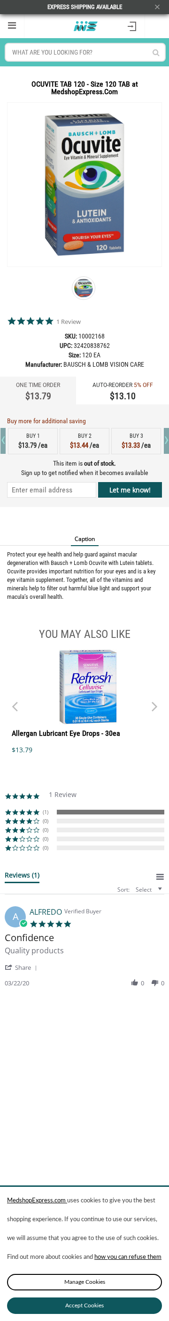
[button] (22, 967)
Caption (85, 539)
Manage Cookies (84, 1282)
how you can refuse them (127, 1257)
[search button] (156, 52)
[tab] (22, 877)
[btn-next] (14, 701)
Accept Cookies (84, 1305)
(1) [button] (45, 811)
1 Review (68, 321)
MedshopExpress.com (37, 1201)
